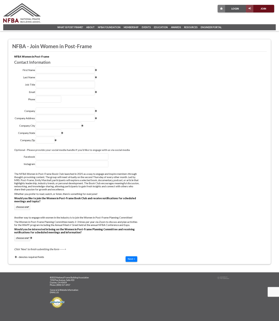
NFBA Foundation (109, 27)
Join (263, 8)
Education (161, 27)
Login (235, 8)
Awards (176, 27)
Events (146, 27)
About (90, 27)
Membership (131, 27)
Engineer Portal (211, 27)
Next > (131, 259)
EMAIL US (54, 292)
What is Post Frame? (70, 27)
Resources (190, 27)
